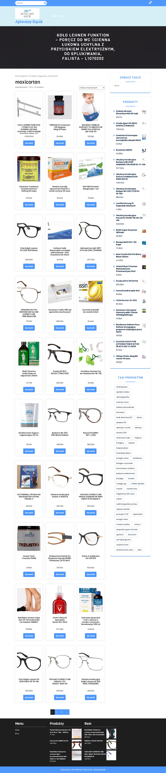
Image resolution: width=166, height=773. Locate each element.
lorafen (131, 478)
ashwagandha (122, 397)
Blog (62, 16)
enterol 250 (121, 432)
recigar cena (122, 519)
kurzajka (119, 478)
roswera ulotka (123, 524)
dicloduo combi (123, 427)
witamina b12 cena (124, 550)
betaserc (120, 412)
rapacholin (137, 514)
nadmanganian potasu (126, 504)
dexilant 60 (121, 422)
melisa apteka (137, 483)
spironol (119, 534)
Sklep (54, 16)
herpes (131, 443)
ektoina (138, 427)
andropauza (121, 387)
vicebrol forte (122, 544)
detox (139, 417)
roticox (137, 524)
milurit (119, 499)
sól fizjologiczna (123, 539)
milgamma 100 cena (125, 493)
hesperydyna (122, 448)
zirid (139, 550)
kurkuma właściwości (125, 473)
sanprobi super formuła (126, 529)
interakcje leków (123, 453)
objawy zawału (123, 509)
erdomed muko (123, 437)
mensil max (132, 488)
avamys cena (122, 402)
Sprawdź (29, 143)
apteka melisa (122, 392)
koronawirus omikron (125, 468)
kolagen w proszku (124, 463)
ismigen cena (122, 458)
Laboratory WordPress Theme (75, 769)
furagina (120, 443)
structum (132, 534)
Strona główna (21, 76)
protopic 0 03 (122, 514)
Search (45, 3)
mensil (119, 488)
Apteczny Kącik (29, 21)
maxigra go (121, 483)
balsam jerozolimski (125, 407)
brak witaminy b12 (124, 417)
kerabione (137, 458)
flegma (138, 437)
